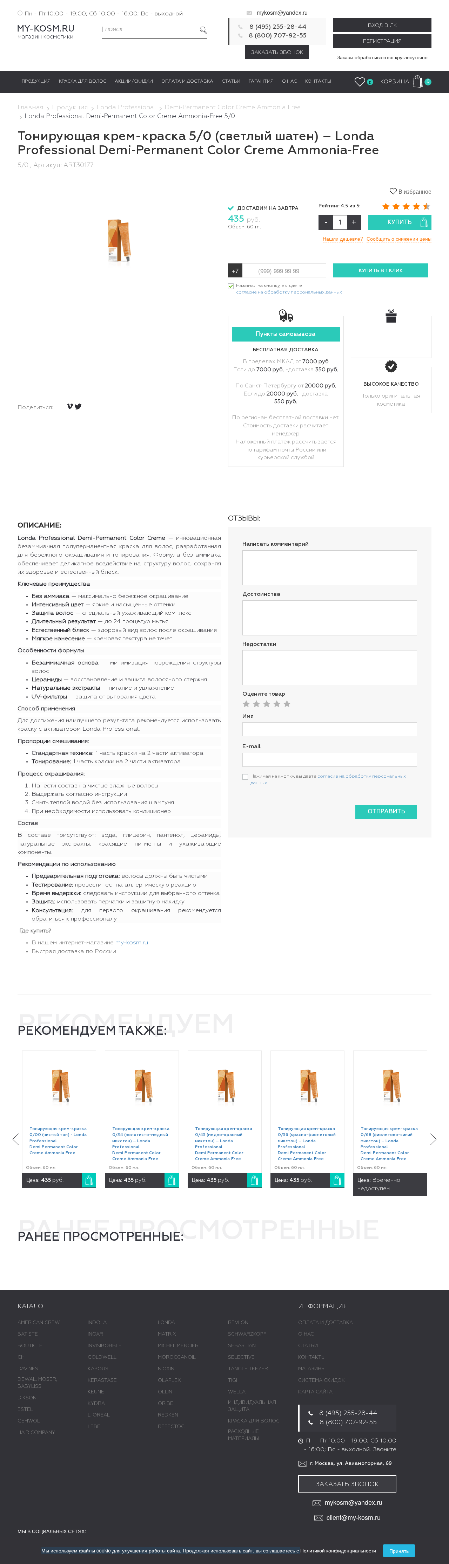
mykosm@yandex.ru (282, 12)
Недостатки (259, 644)
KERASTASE (102, 1380)
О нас (306, 1334)
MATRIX (167, 1334)
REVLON (238, 1322)
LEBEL (95, 1426)
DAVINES (28, 1368)
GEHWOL (29, 1421)
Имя (248, 716)
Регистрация (382, 41)
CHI (22, 1357)
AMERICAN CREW (39, 1322)
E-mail (251, 747)
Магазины (312, 1368)
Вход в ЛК (382, 25)
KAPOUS (98, 1368)
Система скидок (321, 1380)
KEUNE (96, 1392)
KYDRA (96, 1403)
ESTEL (25, 1409)
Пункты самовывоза (286, 334)
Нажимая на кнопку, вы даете (289, 289)
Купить (400, 223)
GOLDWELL (102, 1357)
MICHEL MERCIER (178, 1345)
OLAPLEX (169, 1380)
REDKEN (168, 1415)
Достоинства (261, 594)
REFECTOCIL (173, 1426)
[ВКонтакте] (70, 406)
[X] (78, 406)
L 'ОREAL (99, 1415)
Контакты (312, 1357)
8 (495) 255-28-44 (277, 27)
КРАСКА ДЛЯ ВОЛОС (254, 1421)
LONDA (166, 1322)
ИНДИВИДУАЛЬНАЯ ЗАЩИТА (252, 1406)
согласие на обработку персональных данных (289, 292)
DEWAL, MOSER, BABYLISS (37, 1383)
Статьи (308, 1345)
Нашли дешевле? (343, 238)
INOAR (95, 1334)
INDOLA (97, 1322)
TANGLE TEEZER (248, 1368)
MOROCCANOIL (177, 1357)
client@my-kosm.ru (354, 1517)
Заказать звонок (277, 52)
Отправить (386, 812)
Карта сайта (315, 1392)
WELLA (237, 1392)
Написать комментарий (275, 544)
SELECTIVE (241, 1357)
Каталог (32, 1306)
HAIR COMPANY (36, 1432)
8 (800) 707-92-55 (278, 36)
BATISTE (28, 1334)
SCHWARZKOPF (247, 1334)
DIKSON (27, 1398)
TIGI (232, 1380)
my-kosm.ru (131, 943)
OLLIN (165, 1392)
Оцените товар (263, 694)
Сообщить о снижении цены (399, 238)
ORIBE (165, 1403)
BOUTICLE (30, 1345)
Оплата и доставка (325, 1322)
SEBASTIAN (242, 1345)
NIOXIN (166, 1368)
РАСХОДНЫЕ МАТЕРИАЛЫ (243, 1435)
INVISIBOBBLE (105, 1345)
